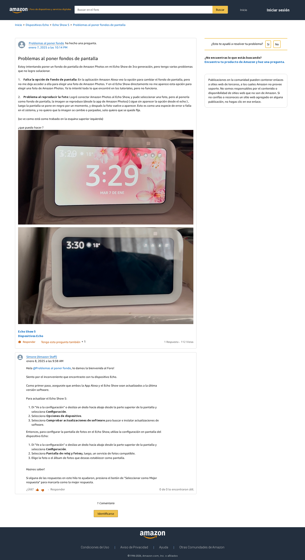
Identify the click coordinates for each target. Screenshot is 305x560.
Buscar (220, 9)
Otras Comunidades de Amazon (201, 547)
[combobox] (151, 10)
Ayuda (163, 547)
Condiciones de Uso (95, 547)
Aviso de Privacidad (134, 547)
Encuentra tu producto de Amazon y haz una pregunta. (245, 62)
